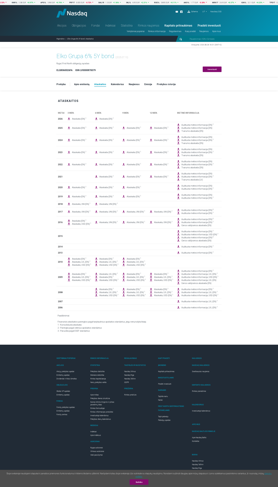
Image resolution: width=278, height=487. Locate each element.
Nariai (160, 400)
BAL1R (93, 3)
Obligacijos (79, 25)
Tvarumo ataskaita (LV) (192, 180)
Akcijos (61, 25)
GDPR (126, 382)
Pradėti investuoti (209, 25)
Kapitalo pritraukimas (178, 25)
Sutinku (139, 482)
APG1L (35, 3)
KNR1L (6, 3)
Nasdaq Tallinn (130, 379)
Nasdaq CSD (216, 11)
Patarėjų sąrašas (164, 420)
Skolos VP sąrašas (63, 391)
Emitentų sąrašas (63, 375)
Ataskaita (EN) (79, 118)
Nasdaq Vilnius (130, 371)
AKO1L (178, 3)
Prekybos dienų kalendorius (100, 419)
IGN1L (235, 3)
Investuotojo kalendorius (99, 416)
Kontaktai (195, 441)
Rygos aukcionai (96, 448)
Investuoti (212, 69)
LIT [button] (203, 11)
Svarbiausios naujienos (200, 371)
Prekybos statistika (97, 371)
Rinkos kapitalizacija (98, 379)
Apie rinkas (94, 395)
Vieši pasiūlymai (96, 455)
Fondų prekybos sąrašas (65, 407)
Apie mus (216, 31)
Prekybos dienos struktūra (100, 398)
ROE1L (148, 3)
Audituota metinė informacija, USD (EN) (199, 234)
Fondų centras (61, 415)
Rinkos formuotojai (97, 408)
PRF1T (63, 3)
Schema (194, 11)
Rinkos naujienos (148, 25)
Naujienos (204, 31)
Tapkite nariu (163, 396)
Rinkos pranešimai (199, 391)
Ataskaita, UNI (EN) (81, 204)
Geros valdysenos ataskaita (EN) (196, 225)
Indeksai (110, 25)
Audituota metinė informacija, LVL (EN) (199, 274)
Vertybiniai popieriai (136, 31)
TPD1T (264, 3)
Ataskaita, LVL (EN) (81, 261)
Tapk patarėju (163, 417)
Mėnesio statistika (97, 375)
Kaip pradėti (190, 31)
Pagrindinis (60, 39)
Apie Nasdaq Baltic (199, 438)
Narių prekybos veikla (98, 382)
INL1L (120, 3)
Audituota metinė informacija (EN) (197, 124)
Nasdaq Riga (129, 375)
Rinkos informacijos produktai (101, 412)
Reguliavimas (175, 31)
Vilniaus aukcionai (97, 451)
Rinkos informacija (156, 31)
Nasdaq (71, 13)
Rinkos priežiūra (130, 395)
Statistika (126, 25)
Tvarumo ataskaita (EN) (192, 131)
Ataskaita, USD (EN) (81, 223)
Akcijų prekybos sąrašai (65, 371)
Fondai (95, 25)
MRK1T (207, 3)
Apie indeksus (95, 435)
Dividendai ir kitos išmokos (66, 379)
